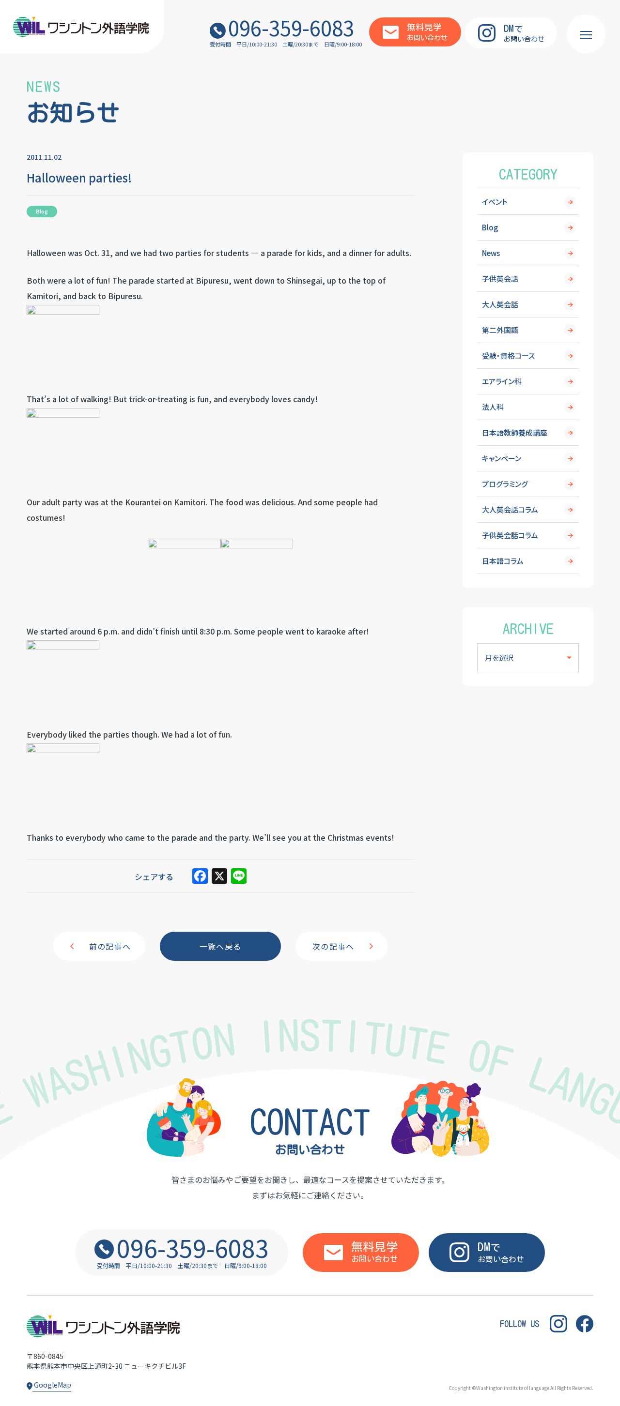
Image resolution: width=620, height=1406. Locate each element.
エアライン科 (502, 381)
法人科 (493, 407)
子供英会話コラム (510, 535)
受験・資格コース (508, 355)
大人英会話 (500, 304)
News (491, 253)
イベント (495, 202)
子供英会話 (500, 278)
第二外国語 (500, 330)
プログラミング (505, 484)
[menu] (586, 34)
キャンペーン (501, 458)
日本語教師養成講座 (514, 432)
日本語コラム (503, 561)
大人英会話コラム (510, 509)
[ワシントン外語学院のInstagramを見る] (558, 1324)
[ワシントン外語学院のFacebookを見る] (584, 1324)
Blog (490, 227)
